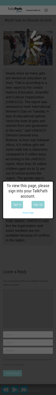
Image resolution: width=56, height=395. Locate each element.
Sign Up (38, 204)
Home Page (28, 212)
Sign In (17, 204)
